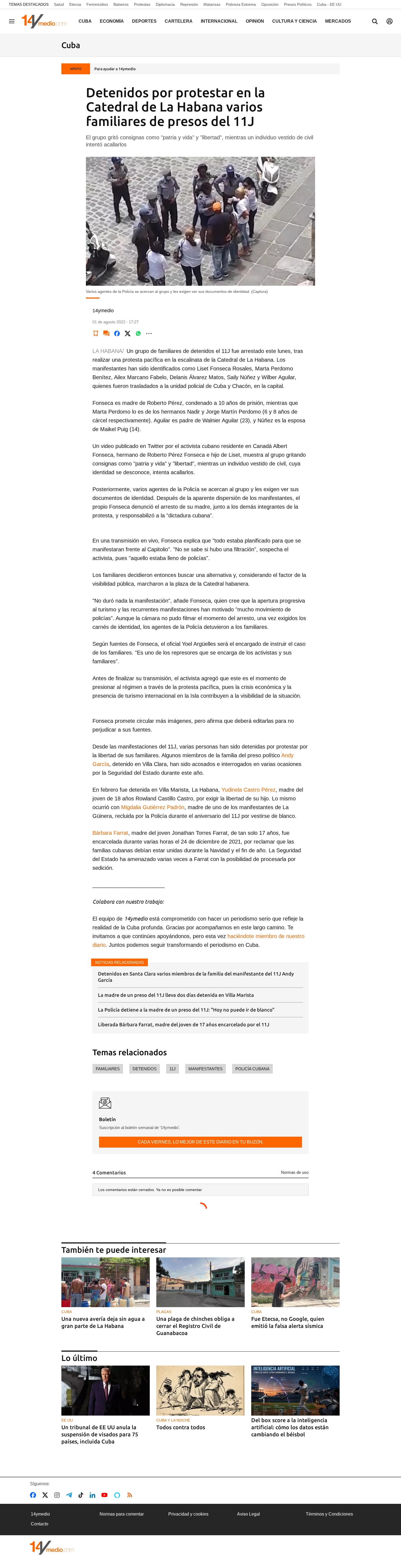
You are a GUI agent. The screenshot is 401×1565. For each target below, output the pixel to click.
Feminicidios (97, 4)
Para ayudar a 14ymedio (115, 69)
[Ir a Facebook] (34, 1495)
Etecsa (75, 4)
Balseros (120, 4)
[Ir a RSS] (131, 1495)
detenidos (145, 1068)
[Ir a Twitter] (46, 1495)
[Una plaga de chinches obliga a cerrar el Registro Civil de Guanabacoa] (200, 1282)
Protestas (142, 4)
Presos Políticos (298, 4)
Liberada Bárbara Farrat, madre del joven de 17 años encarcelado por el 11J (183, 1024)
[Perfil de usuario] (389, 21)
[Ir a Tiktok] (82, 1495)
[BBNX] (52, 1548)
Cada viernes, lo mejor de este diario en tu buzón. (201, 1142)
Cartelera (179, 21)
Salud (59, 4)
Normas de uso (295, 1172)
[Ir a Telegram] (70, 1495)
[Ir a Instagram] (58, 1495)
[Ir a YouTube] (105, 1495)
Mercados (338, 21)
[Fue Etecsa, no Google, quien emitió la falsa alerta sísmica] (295, 1282)
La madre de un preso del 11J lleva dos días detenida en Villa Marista (176, 995)
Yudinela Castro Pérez (249, 790)
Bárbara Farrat (110, 833)
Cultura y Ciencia (294, 21)
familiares (108, 1068)
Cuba (85, 21)
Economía (112, 21)
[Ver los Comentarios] (106, 333)
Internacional (219, 21)
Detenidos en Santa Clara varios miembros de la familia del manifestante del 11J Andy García (196, 977)
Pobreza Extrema (241, 4)
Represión (189, 4)
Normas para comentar (122, 1514)
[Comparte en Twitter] (127, 333)
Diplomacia (165, 4)
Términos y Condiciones (329, 1514)
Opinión (255, 21)
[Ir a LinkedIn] (93, 1495)
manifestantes (205, 1068)
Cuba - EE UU (329, 4)
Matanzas (212, 4)
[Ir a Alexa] (118, 1495)
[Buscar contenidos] (375, 22)
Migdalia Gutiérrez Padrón (152, 807)
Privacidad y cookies (188, 1514)
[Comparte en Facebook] (117, 333)
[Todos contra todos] (200, 1391)
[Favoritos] (95, 333)
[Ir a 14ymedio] (46, 21)
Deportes (144, 21)
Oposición (270, 4)
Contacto (39, 1524)
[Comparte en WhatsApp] (138, 333)
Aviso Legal (248, 1514)
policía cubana (252, 1068)
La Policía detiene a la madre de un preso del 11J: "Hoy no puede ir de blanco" (186, 1009)
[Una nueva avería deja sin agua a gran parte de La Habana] (105, 1282)
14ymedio (40, 1514)
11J (172, 1068)
